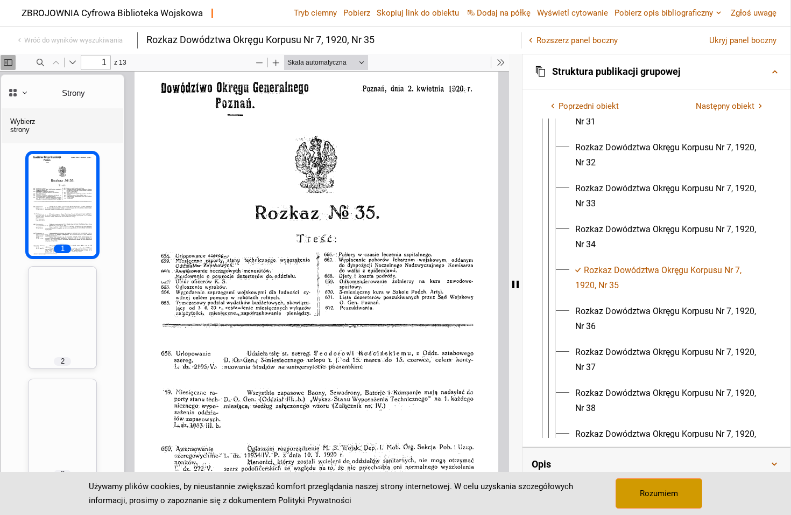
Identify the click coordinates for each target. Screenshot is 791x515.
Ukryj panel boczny (742, 40)
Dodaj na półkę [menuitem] (504, 13)
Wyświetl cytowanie (572, 13)
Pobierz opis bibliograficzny (664, 13)
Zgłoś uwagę (753, 13)
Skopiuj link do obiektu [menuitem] (418, 13)
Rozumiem (659, 493)
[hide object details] (515, 284)
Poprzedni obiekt (589, 106)
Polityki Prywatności (314, 500)
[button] (656, 71)
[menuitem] (670, 155)
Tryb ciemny (315, 13)
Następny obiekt (725, 106)
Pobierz (356, 13)
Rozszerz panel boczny (577, 40)
